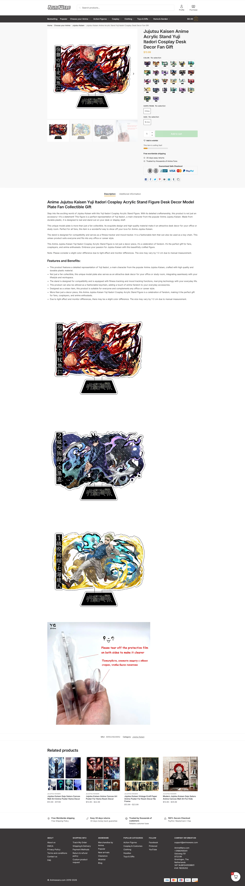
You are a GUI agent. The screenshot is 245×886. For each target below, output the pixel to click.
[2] (191, 72)
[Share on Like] (146, 179)
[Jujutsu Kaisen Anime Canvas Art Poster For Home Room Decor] (103, 774)
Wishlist (101, 859)
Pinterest (153, 846)
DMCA (50, 846)
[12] (173, 64)
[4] (165, 90)
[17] (165, 72)
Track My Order (80, 842)
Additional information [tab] (130, 194)
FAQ (49, 860)
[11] (165, 64)
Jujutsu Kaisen (78, 25)
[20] (147, 81)
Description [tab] (110, 194)
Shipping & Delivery (82, 846)
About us (51, 842)
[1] (147, 64)
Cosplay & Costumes (132, 846)
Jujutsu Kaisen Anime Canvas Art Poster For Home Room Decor (101, 797)
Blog (100, 863)
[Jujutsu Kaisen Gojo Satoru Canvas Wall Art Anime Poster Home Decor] (64, 774)
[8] (147, 99)
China (147, 111)
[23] (173, 81)
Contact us (52, 856)
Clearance (103, 856)
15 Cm (147, 122)
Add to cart (176, 134)
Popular (101, 849)
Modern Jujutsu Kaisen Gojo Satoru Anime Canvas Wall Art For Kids (179, 797)
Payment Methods (81, 849)
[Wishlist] (78, 760)
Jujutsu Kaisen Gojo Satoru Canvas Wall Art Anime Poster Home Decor (63, 797)
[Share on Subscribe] (169, 179)
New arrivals (103, 852)
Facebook (153, 842)
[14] (191, 64)
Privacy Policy (53, 849)
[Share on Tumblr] (173, 179)
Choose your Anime (62, 25)
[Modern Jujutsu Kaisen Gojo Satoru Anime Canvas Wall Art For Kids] (180, 774)
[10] (156, 64)
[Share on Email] (164, 179)
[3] (156, 90)
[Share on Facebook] (150, 179)
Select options (64, 809)
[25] (191, 81)
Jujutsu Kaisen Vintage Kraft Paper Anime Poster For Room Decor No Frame (140, 798)
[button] (133, 73)
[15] (147, 72)
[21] (156, 81)
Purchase (193, 10)
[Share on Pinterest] (159, 179)
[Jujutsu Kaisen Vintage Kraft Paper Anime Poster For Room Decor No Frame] (141, 774)
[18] (173, 72)
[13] (182, 64)
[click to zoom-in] (92, 74)
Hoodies (127, 853)
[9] (156, 99)
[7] (191, 90)
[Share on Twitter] (155, 179)
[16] (156, 72)
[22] (165, 81)
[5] (173, 90)
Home (49, 25)
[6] (182, 90)
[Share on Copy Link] (178, 179)
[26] (147, 90)
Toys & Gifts (128, 856)
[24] (182, 81)
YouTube (153, 849)
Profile (181, 10)
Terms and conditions (57, 853)
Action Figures (130, 842)
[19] (182, 72)
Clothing (127, 849)
